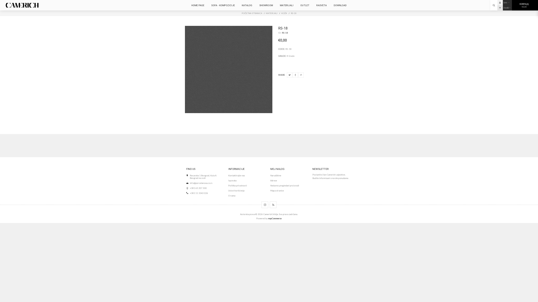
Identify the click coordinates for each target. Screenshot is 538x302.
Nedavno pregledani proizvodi (284, 185)
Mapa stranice (277, 190)
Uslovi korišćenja (236, 190)
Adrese (273, 180)
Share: (281, 75)
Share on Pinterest (301, 75)
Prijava (502, 2)
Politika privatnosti (237, 185)
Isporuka (232, 180)
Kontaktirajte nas (236, 175)
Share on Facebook (295, 75)
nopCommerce (275, 218)
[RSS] (273, 204)
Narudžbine (275, 175)
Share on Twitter (289, 75)
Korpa (524, 5)
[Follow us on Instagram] (265, 204)
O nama (231, 195)
